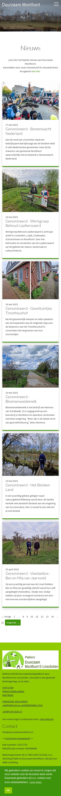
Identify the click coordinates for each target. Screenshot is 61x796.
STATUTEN (7, 687)
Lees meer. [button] (36, 782)
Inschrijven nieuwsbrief (17, 738)
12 (42, 616)
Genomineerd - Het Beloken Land (27, 487)
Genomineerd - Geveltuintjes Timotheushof (28, 310)
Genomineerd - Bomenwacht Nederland (28, 131)
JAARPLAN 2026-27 (12, 711)
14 (52, 616)
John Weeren (46, 719)
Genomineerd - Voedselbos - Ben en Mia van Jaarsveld (28, 575)
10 (31, 616)
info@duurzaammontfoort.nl (17, 732)
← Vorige (6, 616)
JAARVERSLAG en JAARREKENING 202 (21, 705)
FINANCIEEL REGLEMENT (15, 701)
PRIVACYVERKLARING (13, 691)
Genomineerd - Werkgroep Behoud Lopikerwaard (27, 223)
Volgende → (12, 622)
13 (47, 616)
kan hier (36, 71)
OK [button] (8, 790)
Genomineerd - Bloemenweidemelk (21, 399)
